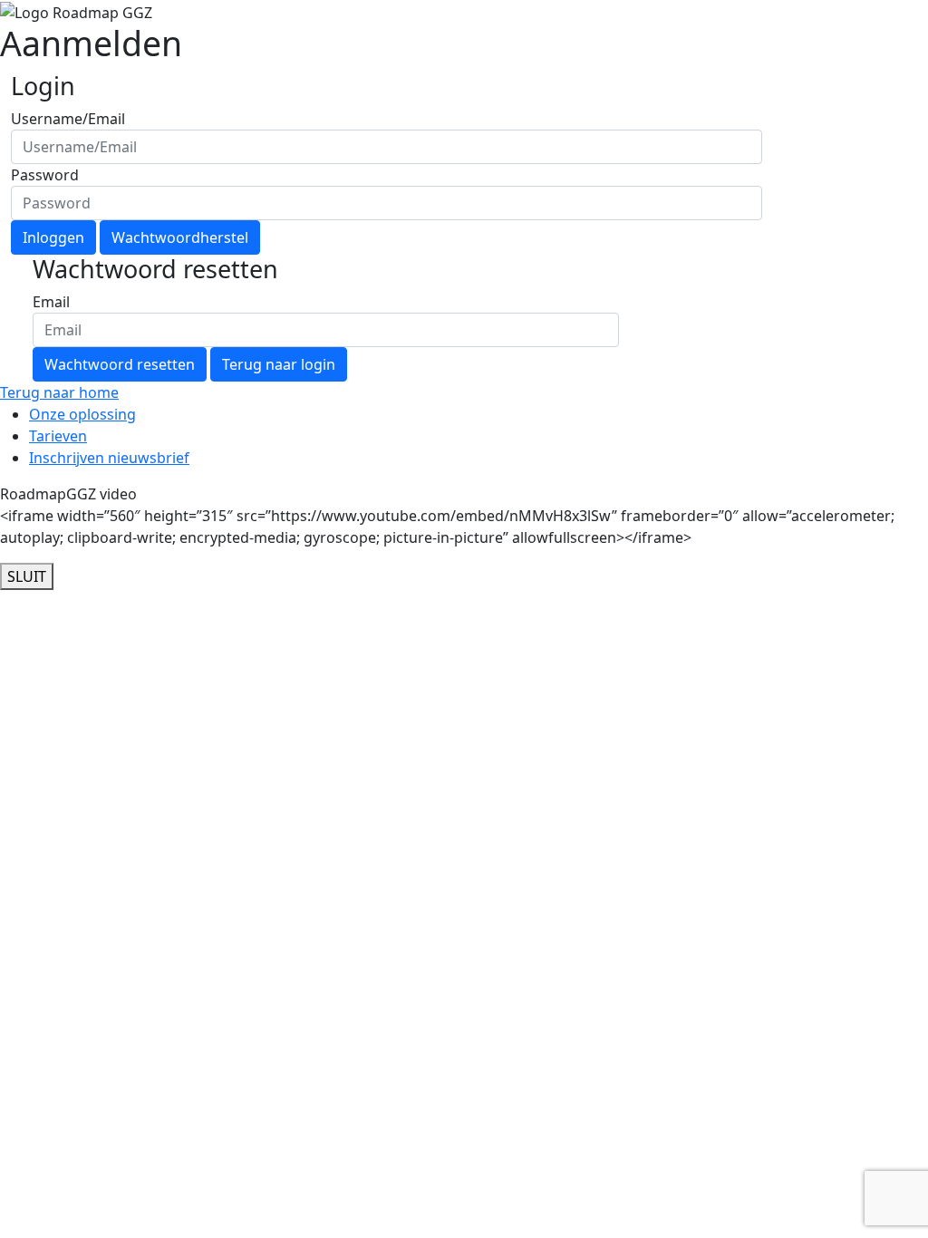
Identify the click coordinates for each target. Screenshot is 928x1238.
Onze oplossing (82, 414)
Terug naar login (278, 364)
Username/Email (68, 119)
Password (45, 175)
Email (51, 302)
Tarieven (58, 436)
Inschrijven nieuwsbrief (109, 458)
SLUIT (26, 576)
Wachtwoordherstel (179, 237)
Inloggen (53, 237)
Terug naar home (59, 392)
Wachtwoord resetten (119, 364)
